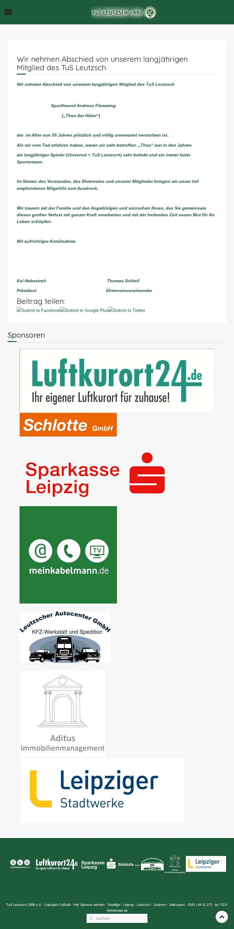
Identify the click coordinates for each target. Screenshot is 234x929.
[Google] (214, 191)
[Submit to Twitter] (126, 310)
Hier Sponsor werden (89, 904)
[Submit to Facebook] (38, 310)
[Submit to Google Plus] (84, 310)
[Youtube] (225, 191)
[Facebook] (202, 191)
